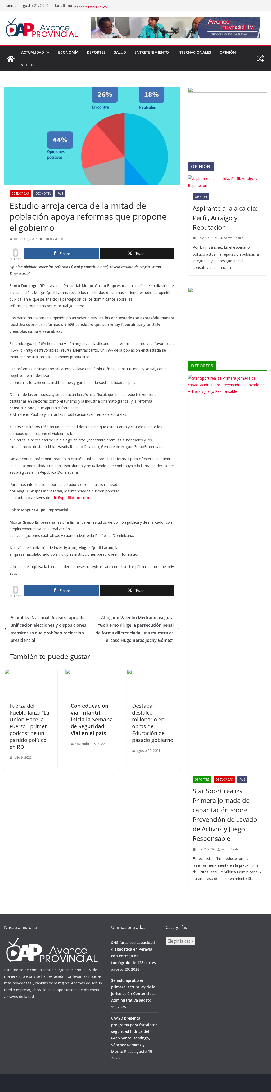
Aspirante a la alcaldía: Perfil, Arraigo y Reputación (225, 218)
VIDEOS (27, 64)
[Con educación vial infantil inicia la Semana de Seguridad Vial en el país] (92, 673)
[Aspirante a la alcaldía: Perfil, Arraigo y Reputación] (227, 181)
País (60, 193)
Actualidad (32, 52)
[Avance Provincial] (10, 58)
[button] (47, 52)
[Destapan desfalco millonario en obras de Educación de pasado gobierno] (153, 673)
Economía (68, 52)
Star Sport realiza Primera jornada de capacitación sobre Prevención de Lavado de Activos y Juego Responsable (225, 814)
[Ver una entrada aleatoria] (260, 58)
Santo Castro (53, 239)
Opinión (228, 52)
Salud (120, 52)
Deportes (96, 52)
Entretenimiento (151, 52)
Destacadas (20, 193)
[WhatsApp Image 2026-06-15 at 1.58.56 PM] (227, 90)
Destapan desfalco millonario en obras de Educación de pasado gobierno (152, 723)
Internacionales (194, 52)
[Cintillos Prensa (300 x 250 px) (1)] (227, 290)
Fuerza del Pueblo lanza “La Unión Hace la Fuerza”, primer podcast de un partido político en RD (29, 726)
